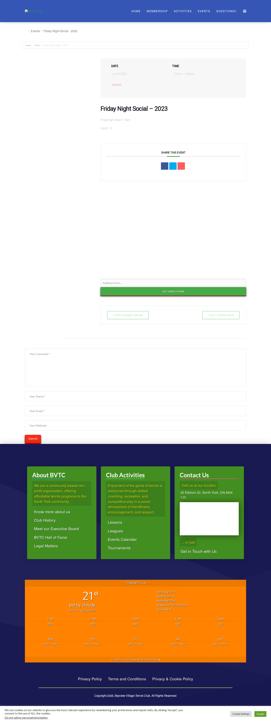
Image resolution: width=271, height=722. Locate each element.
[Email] (181, 166)
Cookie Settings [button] (240, 713)
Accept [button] (260, 713)
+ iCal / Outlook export (221, 315)
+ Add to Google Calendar (127, 315)
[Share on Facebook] (164, 166)
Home (29, 45)
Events (37, 45)
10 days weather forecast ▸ (135, 659)
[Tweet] (173, 166)
